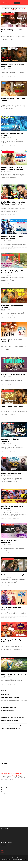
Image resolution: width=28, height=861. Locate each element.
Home (2, 850)
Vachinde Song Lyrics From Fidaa (8, 707)
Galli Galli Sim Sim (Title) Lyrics (8, 704)
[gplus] (17, 857)
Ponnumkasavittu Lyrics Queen (13, 674)
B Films (3, 358)
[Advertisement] (14, 746)
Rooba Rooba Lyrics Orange (7, 710)
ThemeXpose (8, 859)
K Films (3, 289)
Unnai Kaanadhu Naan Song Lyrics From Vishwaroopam (14, 700)
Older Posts (4, 690)
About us (2, 853)
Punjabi (2, 791)
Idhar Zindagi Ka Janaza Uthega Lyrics (10, 697)
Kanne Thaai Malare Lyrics (11, 474)
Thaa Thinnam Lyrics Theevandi (13, 407)
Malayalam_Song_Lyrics (6, 793)
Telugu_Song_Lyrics (5, 789)
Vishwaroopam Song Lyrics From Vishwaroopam (12, 717)
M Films (4, 220)
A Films (3, 324)
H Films (3, 591)
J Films (3, 48)
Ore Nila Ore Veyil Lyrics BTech (13, 374)
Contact (2, 852)
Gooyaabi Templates (22, 859)
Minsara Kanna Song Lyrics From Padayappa (11, 725)
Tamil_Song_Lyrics (5, 787)
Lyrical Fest (5, 3)
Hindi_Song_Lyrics (5, 785)
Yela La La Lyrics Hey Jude (11, 607)
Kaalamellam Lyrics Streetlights (13, 575)
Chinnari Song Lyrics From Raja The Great (10, 728)
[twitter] (12, 857)
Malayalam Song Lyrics (7, 14)
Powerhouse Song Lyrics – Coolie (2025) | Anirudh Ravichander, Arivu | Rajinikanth (12, 774)
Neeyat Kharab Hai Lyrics (6, 713)
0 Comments (4, 42)
